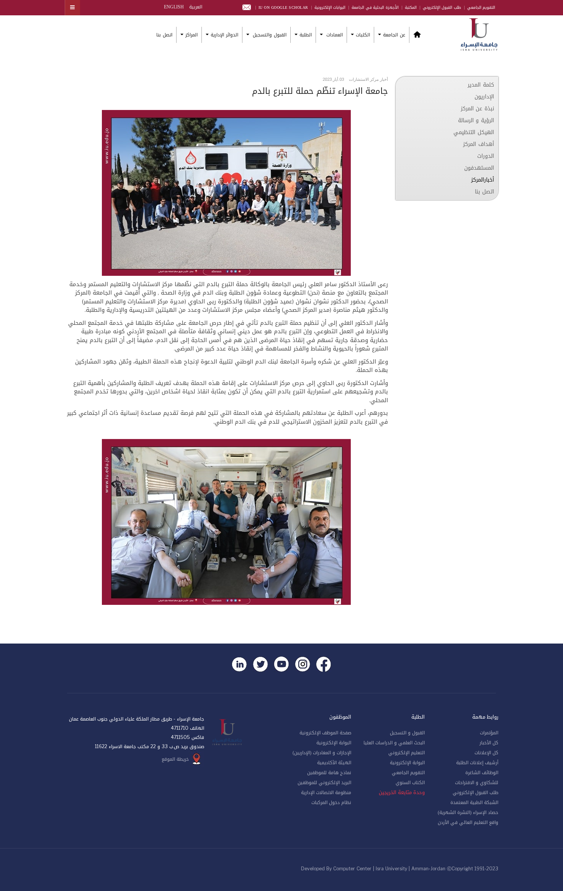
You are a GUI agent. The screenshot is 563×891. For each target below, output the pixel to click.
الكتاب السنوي (410, 782)
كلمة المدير (481, 85)
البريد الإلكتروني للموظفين (324, 782)
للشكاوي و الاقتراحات (476, 782)
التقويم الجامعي (481, 7)
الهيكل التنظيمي (473, 132)
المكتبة (411, 7)
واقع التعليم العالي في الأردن (468, 822)
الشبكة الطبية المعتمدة (474, 802)
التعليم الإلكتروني (406, 753)
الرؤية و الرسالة (476, 120)
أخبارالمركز (482, 180)
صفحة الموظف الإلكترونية (325, 733)
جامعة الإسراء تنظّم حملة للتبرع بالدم (320, 91)
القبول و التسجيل (407, 733)
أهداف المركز (478, 144)
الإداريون (484, 97)
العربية (195, 7)
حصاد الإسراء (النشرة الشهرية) (468, 812)
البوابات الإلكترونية (330, 7)
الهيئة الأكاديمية (334, 762)
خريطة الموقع (175, 759)
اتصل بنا (164, 35)
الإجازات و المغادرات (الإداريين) (322, 753)
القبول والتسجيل (268, 35)
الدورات (485, 156)
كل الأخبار (489, 743)
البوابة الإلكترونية (407, 762)
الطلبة (306, 35)
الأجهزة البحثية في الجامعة (375, 7)
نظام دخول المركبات (331, 802)
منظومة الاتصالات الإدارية (326, 792)
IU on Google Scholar (283, 7)
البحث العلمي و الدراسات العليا (394, 743)
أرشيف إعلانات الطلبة (477, 762)
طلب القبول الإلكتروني (442, 7)
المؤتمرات (489, 733)
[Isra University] (479, 33)
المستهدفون (479, 168)
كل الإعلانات (486, 753)
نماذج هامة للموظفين (329, 772)
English (174, 7)
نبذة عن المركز (477, 108)
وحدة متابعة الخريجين (402, 792)
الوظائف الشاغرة (481, 772)
